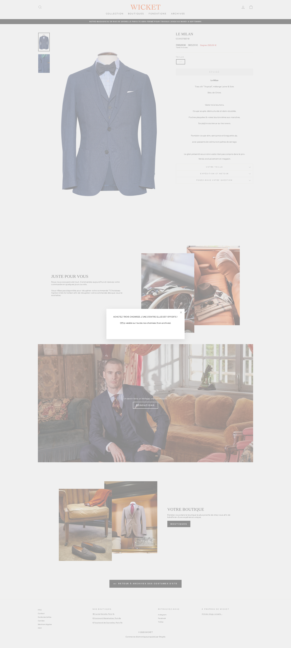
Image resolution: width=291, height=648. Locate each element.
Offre (122, 323)
